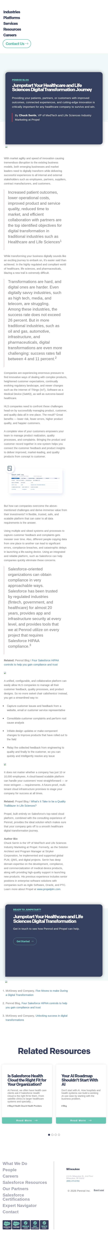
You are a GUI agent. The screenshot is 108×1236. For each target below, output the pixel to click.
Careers (9, 35)
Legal (101, 1190)
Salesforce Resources (25, 1182)
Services (10, 23)
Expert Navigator (20, 1205)
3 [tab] (56, 1135)
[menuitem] (17, 8)
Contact (11, 1211)
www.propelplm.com (48, 889)
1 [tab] (49, 1135)
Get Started (23, 941)
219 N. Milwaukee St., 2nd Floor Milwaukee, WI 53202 (79, 1177)
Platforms (11, 17)
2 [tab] (52, 1135)
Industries (11, 11)
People (10, 1169)
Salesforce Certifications (16, 1197)
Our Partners (15, 1188)
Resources (12, 29)
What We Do (15, 1163)
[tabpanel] (27, 1094)
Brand (96, 1190)
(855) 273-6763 (72, 1181)
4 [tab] (59, 1135)
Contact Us (15, 43)
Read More (24, 1120)
